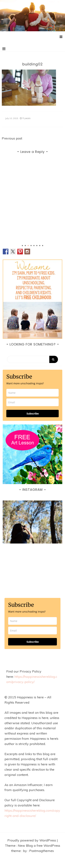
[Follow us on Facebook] (5, 251)
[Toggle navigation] (4, 48)
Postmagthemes (41, 851)
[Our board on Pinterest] (20, 251)
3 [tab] (28, 245)
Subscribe (33, 413)
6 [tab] (36, 245)
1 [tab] (22, 245)
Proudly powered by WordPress (32, 840)
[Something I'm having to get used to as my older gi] (32, 530)
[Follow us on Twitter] (13, 251)
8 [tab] (42, 245)
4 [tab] (31, 245)
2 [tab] (25, 245)
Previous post (12, 138)
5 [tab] (33, 245)
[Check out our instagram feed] (27, 251)
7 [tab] (39, 245)
